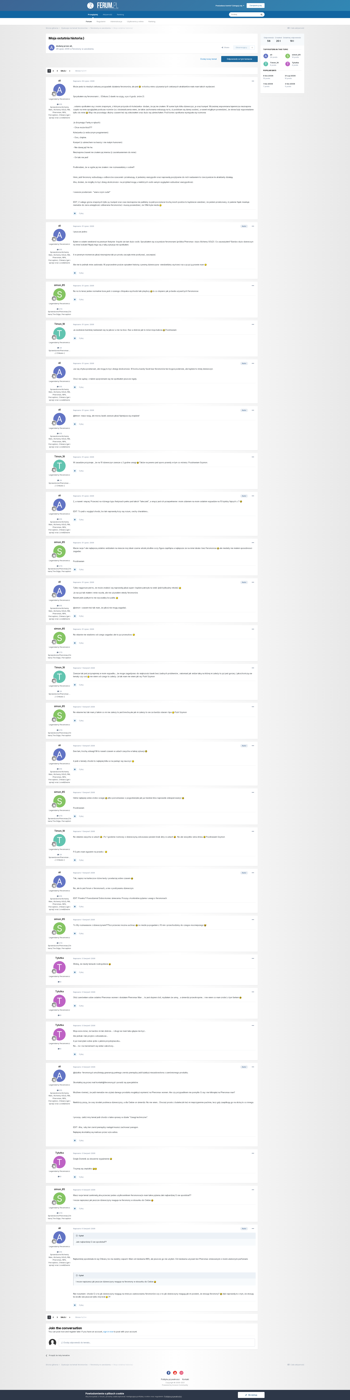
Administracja (116, 21)
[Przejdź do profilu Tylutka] (59, 967)
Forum (89, 21)
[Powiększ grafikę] (140, 86)
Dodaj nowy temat (208, 59)
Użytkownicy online (135, 21)
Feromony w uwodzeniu (83, 49)
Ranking (151, 21)
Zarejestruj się (256, 5)
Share (226, 47)
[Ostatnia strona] (70, 71)
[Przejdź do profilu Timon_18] (59, 333)
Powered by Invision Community (175, 1385)
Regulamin (101, 21)
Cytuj (81, 213)
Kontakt (185, 1379)
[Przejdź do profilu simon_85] (59, 294)
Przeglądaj (93, 14)
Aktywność (107, 14)
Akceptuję (252, 1395)
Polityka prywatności (170, 1379)
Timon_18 (59, 323)
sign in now (108, 1331)
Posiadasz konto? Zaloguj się (229, 6)
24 (60, 348)
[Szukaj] (262, 14)
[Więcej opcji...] (253, 81)
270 (60, 309)
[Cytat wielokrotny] (74, 213)
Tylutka (59, 957)
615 (60, 104)
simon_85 (59, 285)
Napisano (83, 81)
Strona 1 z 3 (80, 71)
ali (71, 46)
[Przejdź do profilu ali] (52, 48)
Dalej (63, 71)
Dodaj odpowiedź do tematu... (77, 1342)
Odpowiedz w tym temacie (239, 59)
